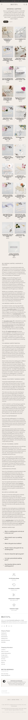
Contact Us (3, 649)
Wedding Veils (4, 633)
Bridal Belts (3, 642)
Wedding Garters (4, 638)
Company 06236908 (4, 690)
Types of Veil (3, 660)
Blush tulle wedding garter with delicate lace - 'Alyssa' (7, 176)
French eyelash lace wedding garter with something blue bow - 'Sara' (7, 99)
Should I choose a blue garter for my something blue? (13, 548)
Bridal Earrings (4, 634)
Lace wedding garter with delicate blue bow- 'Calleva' (20, 119)
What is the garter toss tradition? (12, 543)
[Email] (11, 626)
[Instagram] (9, 626)
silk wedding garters (8, 321)
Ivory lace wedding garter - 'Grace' (20, 40)
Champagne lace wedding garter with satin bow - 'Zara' (20, 176)
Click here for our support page (16, 680)
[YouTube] (4, 626)
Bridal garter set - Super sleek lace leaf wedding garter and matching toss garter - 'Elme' (20, 216)
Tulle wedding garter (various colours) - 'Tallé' (20, 79)
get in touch (21, 523)
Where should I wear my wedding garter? (12, 538)
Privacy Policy (12, 712)
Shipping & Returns (4, 656)
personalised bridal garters (8, 325)
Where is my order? (5, 651)
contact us (21, 483)
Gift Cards (3, 664)
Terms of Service (18, 712)
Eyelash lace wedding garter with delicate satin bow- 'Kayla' (7, 196)
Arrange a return (4, 655)
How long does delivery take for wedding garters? (12, 565)
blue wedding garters (11, 309)
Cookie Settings (23, 712)
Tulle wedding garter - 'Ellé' (20, 138)
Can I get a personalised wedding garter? (12, 559)
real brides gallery (9, 520)
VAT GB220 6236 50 (4, 691)
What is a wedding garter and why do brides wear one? (13, 532)
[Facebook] (2, 626)
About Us (3, 662)
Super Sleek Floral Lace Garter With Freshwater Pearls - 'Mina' (7, 215)
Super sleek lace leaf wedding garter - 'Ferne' (8, 119)
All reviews (3, 658)
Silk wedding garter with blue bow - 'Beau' (20, 157)
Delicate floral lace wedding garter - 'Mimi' (20, 235)
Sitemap (3, 712)
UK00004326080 (14, 706)
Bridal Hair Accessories (5, 640)
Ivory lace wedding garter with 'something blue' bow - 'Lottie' (7, 79)
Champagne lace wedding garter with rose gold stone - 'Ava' (20, 196)
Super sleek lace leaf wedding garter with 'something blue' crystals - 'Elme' (7, 60)
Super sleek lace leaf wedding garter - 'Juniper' (20, 59)
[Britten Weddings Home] (5, 617)
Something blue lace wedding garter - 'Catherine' (7, 40)
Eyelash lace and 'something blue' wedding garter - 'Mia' (7, 157)
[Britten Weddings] (14, 4)
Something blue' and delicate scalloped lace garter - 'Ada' (8, 138)
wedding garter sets (12, 331)
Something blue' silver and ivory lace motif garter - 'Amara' (7, 235)
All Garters (5, 21)
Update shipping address (6, 653)
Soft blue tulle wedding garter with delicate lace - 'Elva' (14, 254)
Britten (4, 278)
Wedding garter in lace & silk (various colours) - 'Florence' (20, 98)
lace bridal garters (17, 313)
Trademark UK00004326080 (5, 692)
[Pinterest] (6, 626)
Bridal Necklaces (4, 636)
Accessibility (7, 712)
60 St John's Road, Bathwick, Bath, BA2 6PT (5, 674)
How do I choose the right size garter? (13, 554)
